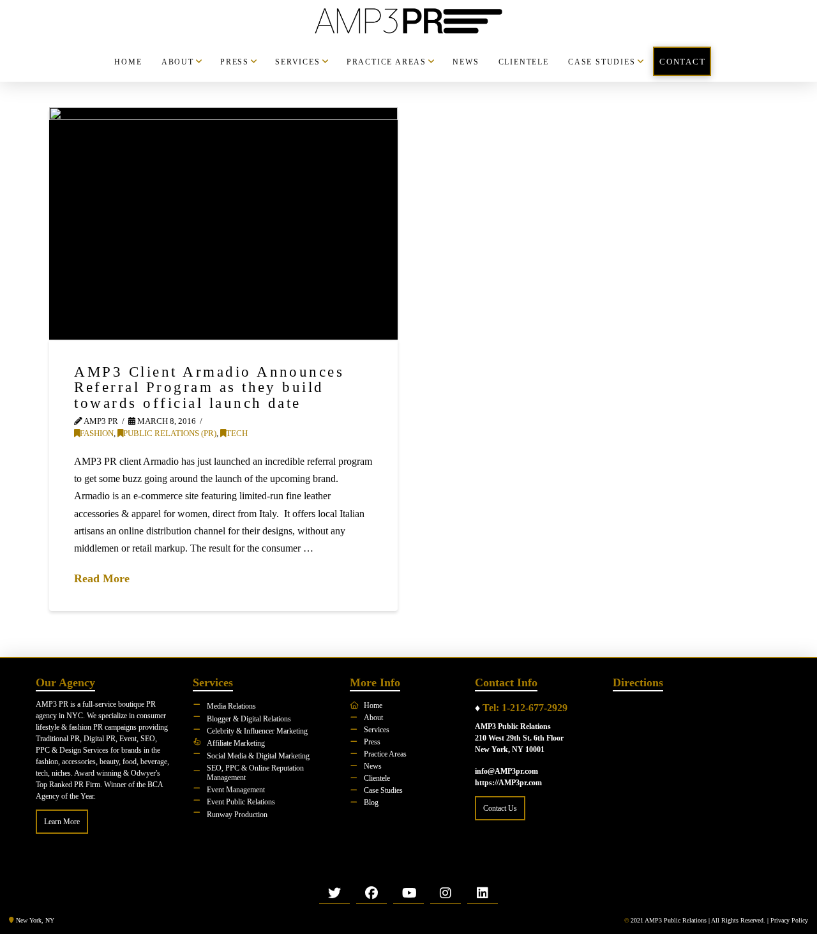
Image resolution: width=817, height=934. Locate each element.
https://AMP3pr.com (508, 782)
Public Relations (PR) (169, 433)
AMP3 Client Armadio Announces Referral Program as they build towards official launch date (209, 387)
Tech (237, 433)
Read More (102, 578)
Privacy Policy (789, 920)
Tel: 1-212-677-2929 (525, 707)
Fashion (97, 433)
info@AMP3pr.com (506, 771)
